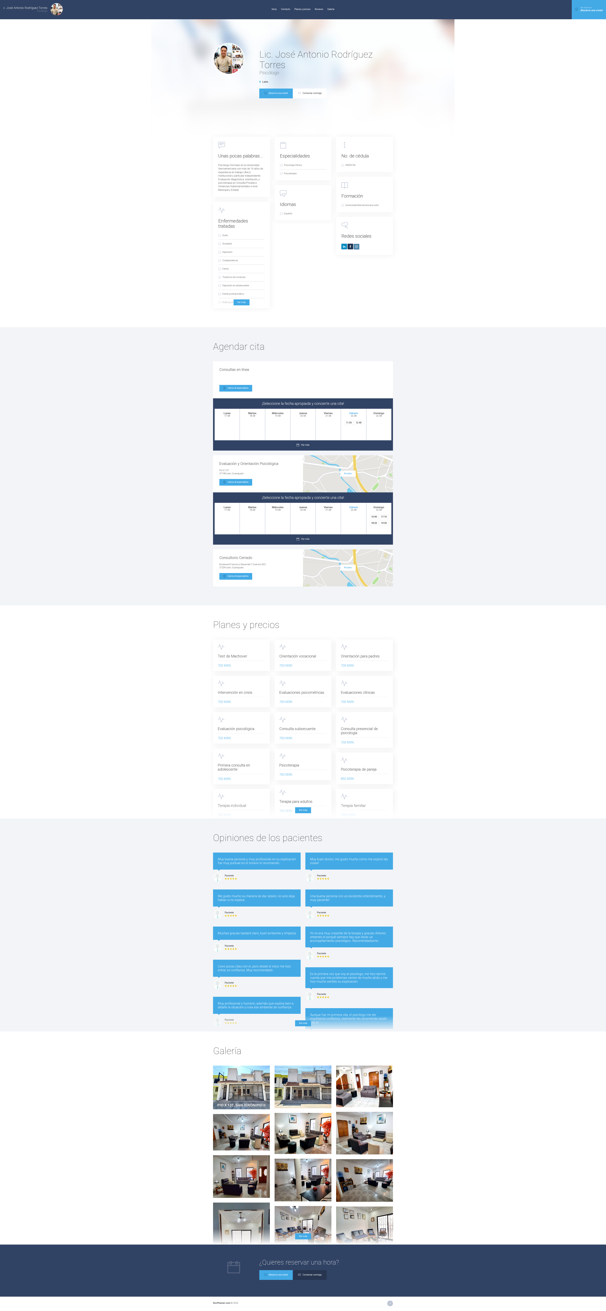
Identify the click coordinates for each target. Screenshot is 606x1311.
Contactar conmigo (312, 93)
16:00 (374, 516)
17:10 (384, 516)
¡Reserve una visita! (278, 93)
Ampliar (348, 473)
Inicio (274, 9)
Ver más (241, 302)
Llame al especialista (238, 388)
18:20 (374, 523)
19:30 (384, 523)
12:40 (358, 422)
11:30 (349, 422)
